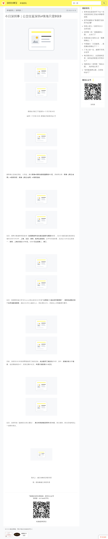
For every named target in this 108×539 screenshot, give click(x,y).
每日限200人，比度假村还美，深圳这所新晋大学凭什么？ (94, 58)
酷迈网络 (13, 529)
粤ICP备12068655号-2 (24, 529)
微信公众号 (86, 80)
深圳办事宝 (12, 3)
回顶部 (103, 537)
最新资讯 (85, 8)
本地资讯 (23, 3)
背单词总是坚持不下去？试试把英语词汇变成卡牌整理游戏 (94, 14)
